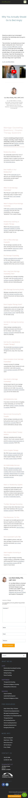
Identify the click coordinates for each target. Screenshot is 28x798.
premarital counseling (14, 468)
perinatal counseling (13, 470)
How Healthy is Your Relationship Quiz (13, 715)
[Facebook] (3, 784)
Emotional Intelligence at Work (11, 698)
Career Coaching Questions (10, 722)
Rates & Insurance (8, 742)
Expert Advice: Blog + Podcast (11, 708)
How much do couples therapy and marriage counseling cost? (14, 389)
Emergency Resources (9, 727)
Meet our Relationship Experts (13, 484)
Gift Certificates (7, 744)
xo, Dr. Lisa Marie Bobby (8, 61)
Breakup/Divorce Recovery (10, 686)
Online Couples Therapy (11, 450)
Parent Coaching (8, 675)
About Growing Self (8, 737)
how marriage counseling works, (15, 294)
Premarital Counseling (9, 670)
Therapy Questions (8, 718)
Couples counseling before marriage (13, 258)
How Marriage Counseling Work (13, 289)
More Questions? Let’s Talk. (12, 537)
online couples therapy (11, 458)
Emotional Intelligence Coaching (11, 684)
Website (5, 640)
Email (4, 634)
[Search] (24, 655)
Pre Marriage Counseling (11, 255)
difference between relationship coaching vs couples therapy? (12, 228)
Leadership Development (9, 696)
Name (4, 627)
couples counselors (7, 46)
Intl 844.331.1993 (8, 759)
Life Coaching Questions (9, 720)
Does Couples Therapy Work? (13, 304)
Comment (6, 608)
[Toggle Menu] (25, 2)
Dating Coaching (7, 672)
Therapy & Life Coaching (9, 682)
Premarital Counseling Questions (11, 711)
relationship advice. (10, 162)
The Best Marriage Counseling (13, 504)
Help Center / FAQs (8, 740)
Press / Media (7, 747)
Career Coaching (8, 693)
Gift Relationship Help (10, 399)
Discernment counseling (10, 423)
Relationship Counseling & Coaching (12, 668)
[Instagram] (7, 784)
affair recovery (12, 471)
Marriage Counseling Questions (11, 713)
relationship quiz (15, 174)
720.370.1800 (7, 757)
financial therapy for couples (17, 473)
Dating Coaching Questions (10, 725)
